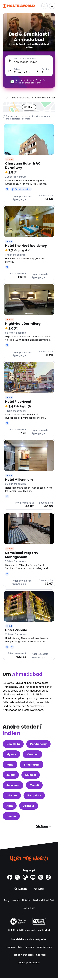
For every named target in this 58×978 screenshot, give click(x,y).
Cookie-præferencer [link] (29, 962)
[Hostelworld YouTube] (32, 877)
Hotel (9, 241)
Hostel (9, 159)
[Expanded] (7, 97)
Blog (6, 900)
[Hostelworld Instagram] (25, 877)
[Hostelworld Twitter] (17, 877)
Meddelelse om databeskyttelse (29, 939)
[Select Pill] (44, 6)
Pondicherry (38, 744)
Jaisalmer (12, 785)
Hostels (16, 900)
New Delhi (13, 744)
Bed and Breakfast (43, 900)
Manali (34, 785)
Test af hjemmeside (23, 954)
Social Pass (29, 908)
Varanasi (32, 754)
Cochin (11, 816)
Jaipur (10, 774)
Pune (9, 764)
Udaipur (11, 795)
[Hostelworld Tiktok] (48, 877)
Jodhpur (28, 805)
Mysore (11, 754)
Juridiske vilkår (14, 947)
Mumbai (30, 774)
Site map (41, 954)
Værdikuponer (44, 947)
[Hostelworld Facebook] (9, 877)
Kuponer (29, 947)
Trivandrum (31, 764)
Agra (9, 805)
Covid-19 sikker (22, 189)
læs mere (25, 119)
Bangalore (34, 795)
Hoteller (26, 900)
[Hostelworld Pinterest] (40, 877)
